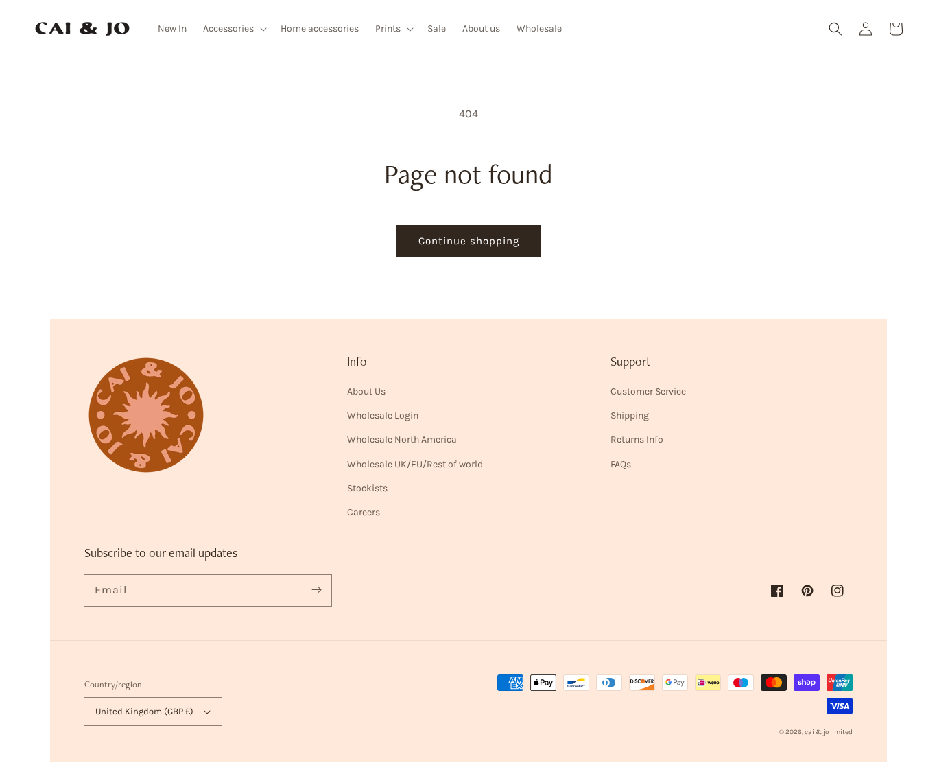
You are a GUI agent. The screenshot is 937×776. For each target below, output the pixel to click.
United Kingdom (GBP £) (144, 711)
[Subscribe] (316, 590)
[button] (835, 29)
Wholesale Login (382, 415)
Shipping (629, 415)
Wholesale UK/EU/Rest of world (415, 464)
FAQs (620, 464)
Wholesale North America (402, 439)
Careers (363, 512)
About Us (366, 391)
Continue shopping (468, 241)
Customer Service (648, 391)
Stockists (367, 488)
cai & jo (817, 732)
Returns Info (636, 439)
